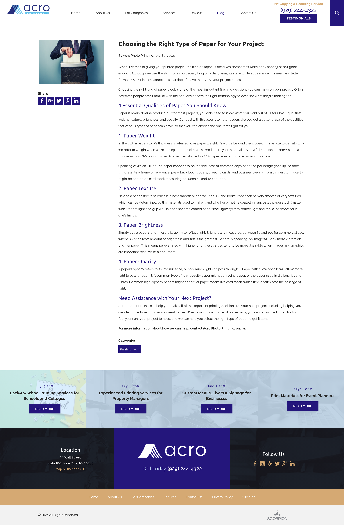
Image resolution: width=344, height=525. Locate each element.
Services (170, 497)
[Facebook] (255, 464)
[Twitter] (277, 464)
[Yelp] (269, 464)
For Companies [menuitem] (136, 13)
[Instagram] (262, 464)
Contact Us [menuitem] (248, 13)
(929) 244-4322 (299, 10)
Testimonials (298, 18)
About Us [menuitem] (103, 13)
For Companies (143, 497)
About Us (115, 497)
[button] (337, 13)
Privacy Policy (222, 497)
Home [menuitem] (75, 13)
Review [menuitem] (196, 13)
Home (93, 497)
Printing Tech (129, 349)
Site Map (248, 497)
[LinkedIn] (292, 464)
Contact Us (194, 497)
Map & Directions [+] (70, 469)
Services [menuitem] (169, 13)
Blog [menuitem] (220, 13)
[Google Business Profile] (284, 464)
